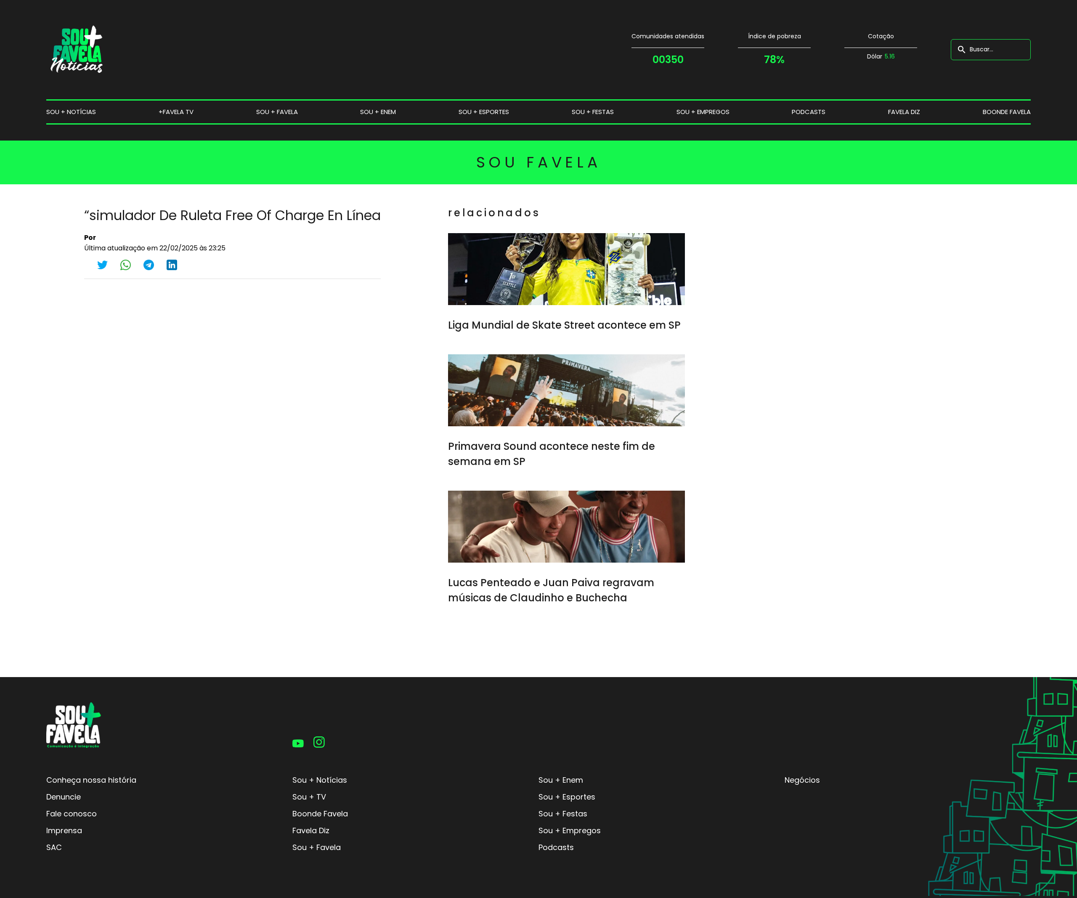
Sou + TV (309, 797)
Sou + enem (378, 111)
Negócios (802, 780)
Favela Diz (904, 111)
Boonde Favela (1007, 111)
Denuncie (63, 797)
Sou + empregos (702, 111)
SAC (54, 847)
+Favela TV (176, 111)
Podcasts (808, 111)
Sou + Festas (562, 813)
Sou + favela (277, 111)
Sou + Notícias (319, 780)
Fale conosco (71, 813)
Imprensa (64, 830)
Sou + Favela (316, 847)
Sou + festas (593, 111)
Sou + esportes (484, 111)
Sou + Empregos (569, 830)
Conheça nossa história (91, 780)
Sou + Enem (560, 780)
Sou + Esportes (566, 797)
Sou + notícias (71, 111)
